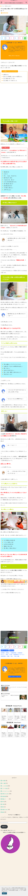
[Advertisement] (14, 102)
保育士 (7, 652)
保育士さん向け (4, 650)
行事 (3, 804)
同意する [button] (4, 893)
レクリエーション (6, 791)
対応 (7, 654)
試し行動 (17, 656)
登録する (4, 826)
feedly (14, 637)
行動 (8, 656)
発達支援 (12, 650)
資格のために (5, 809)
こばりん (4, 50)
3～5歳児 (4, 783)
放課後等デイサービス (19, 654)
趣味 (3, 812)
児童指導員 (13, 652)
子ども (2, 654)
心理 (11, 654)
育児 (3, 801)
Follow (14, 634)
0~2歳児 (4, 780)
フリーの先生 (5, 788)
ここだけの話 (5, 785)
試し (12, 656)
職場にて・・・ (5, 799)
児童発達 (20, 652)
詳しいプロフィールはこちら (14, 55)
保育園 (2, 652)
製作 (3, 806)
